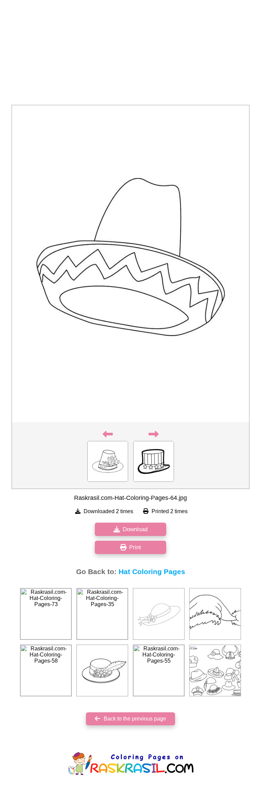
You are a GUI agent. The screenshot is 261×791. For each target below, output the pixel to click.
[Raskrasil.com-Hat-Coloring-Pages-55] (159, 670)
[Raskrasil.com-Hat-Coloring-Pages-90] (159, 614)
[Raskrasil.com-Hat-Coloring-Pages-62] (102, 670)
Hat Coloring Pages (152, 572)
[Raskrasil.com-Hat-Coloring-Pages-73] (46, 614)
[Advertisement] (130, 54)
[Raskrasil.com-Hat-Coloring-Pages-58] (46, 670)
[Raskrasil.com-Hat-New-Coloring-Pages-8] (215, 670)
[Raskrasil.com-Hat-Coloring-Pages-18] (215, 614)
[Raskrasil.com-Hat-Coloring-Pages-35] (102, 614)
